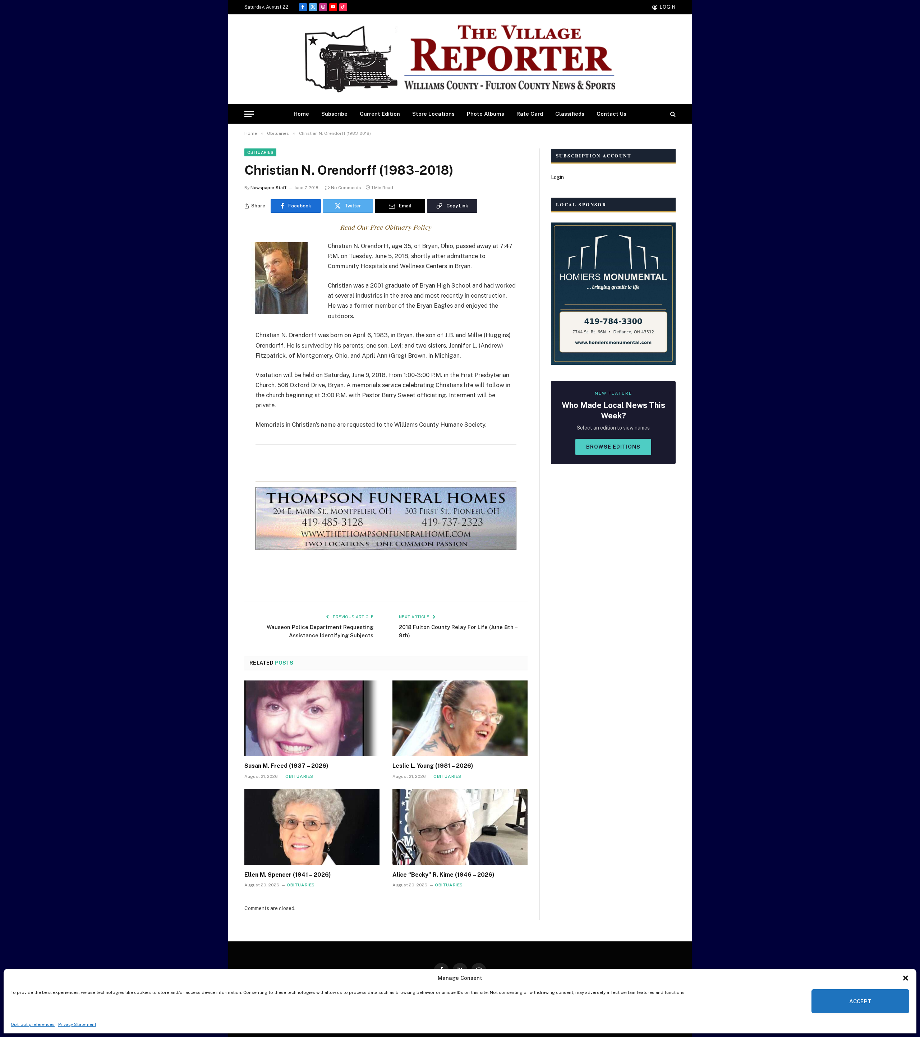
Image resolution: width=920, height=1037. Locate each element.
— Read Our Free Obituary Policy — (386, 226)
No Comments (346, 187)
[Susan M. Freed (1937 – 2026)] (312, 718)
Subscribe (334, 114)
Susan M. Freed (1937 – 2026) (286, 765)
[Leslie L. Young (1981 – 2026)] (460, 718)
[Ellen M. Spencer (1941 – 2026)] (312, 827)
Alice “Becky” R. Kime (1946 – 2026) (443, 874)
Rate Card (529, 114)
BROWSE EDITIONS (613, 447)
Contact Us (611, 114)
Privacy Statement (77, 1024)
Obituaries (260, 152)
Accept (860, 1001)
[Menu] (249, 114)
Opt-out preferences (33, 1024)
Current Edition (380, 114)
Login (557, 177)
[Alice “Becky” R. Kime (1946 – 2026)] (460, 827)
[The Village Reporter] (460, 59)
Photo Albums (485, 114)
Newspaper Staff (268, 187)
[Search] (672, 114)
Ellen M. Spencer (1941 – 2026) (287, 874)
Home (301, 114)
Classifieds (569, 114)
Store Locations (433, 114)
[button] (905, 978)
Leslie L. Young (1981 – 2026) (432, 765)
